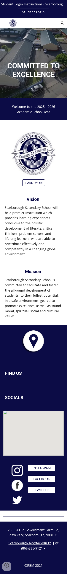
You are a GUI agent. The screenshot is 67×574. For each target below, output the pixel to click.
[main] (33, 63)
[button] (4, 23)
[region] (33, 9)
